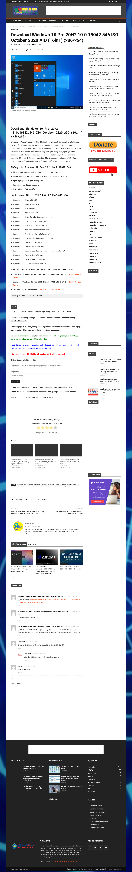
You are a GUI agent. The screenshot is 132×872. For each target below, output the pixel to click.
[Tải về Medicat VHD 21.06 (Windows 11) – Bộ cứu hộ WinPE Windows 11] (22, 557)
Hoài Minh (17, 44)
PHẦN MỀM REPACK (95, 222)
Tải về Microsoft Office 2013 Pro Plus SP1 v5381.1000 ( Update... (110, 391)
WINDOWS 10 (93, 250)
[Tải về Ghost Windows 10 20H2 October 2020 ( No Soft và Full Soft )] (71, 450)
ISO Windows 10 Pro (53, 484)
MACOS (93, 21)
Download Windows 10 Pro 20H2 (37, 484)
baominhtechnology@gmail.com (66, 861)
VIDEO (91, 244)
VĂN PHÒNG (93, 241)
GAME (91, 200)
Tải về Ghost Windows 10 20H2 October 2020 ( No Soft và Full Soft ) (70, 462)
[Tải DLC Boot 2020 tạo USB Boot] (54, 769)
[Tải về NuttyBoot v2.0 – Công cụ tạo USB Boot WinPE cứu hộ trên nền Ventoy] (93, 363)
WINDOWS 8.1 (93, 259)
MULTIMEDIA (93, 213)
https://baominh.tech (32, 526)
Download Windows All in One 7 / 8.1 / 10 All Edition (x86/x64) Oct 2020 (45, 462)
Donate (75, 869)
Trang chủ (14, 26)
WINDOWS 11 (93, 253)
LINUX (85, 21)
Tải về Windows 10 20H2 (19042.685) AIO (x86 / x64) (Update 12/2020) (20, 462)
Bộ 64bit (56, 289)
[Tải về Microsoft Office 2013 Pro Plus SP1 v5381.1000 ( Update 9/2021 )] (93, 391)
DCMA (96, 869)
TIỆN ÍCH (92, 231)
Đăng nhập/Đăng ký (41, 1)
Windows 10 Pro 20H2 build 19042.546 (36, 487)
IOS (90, 203)
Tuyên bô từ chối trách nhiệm (110, 869)
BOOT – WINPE (41, 21)
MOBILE (76, 21)
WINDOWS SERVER (95, 262)
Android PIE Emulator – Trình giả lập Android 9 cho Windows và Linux (27, 512)
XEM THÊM (32, 544)
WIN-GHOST (53, 21)
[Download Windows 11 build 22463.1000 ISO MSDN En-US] (71, 557)
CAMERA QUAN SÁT (95, 191)
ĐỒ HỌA (91, 197)
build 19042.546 (21, 484)
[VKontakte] (116, 1)
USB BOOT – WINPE (95, 237)
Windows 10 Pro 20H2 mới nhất (57, 487)
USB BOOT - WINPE (17, 564)
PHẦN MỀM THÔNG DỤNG (97, 225)
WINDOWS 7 (93, 256)
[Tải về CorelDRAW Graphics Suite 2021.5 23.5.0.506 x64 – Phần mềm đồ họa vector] (93, 373)
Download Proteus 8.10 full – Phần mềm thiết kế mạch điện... (72, 778)
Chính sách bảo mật (86, 869)
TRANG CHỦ (16, 21)
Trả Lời (18, 605)
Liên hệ (68, 869)
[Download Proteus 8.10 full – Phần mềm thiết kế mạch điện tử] (54, 779)
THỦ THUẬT (66, 21)
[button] (118, 21)
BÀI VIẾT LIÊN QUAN (19, 544)
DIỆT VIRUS (92, 194)
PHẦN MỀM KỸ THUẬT (96, 219)
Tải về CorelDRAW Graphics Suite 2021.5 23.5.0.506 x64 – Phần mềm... (109, 371)
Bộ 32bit (44, 289)
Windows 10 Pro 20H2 (18, 487)
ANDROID (92, 188)
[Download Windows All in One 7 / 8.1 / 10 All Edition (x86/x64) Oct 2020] (46, 450)
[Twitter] (112, 1)
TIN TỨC (92, 234)
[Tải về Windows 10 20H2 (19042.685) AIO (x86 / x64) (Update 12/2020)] (22, 450)
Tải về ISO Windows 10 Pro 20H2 (70, 484)
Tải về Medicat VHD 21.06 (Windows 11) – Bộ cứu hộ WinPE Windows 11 (21, 569)
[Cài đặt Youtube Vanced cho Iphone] (54, 789)
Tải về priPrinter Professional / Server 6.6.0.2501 (68, 512)
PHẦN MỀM (27, 21)
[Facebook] (109, 1)
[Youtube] (119, 1)
